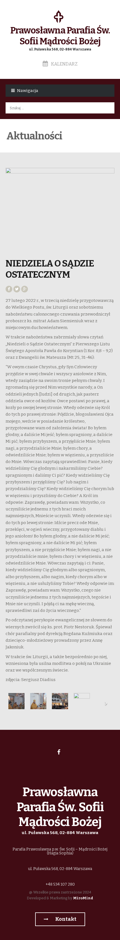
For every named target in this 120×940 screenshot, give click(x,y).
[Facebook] (58, 752)
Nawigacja (27, 90)
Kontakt (65, 919)
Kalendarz (64, 64)
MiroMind (83, 898)
